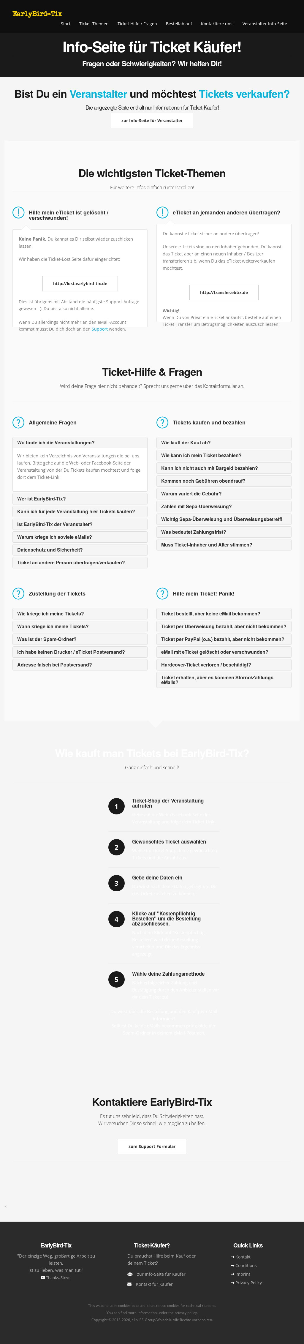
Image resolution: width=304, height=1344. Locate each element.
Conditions (246, 1265)
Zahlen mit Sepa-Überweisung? (196, 506)
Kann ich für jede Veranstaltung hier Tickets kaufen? (76, 511)
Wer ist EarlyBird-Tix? (41, 498)
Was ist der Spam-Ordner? (47, 639)
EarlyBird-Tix (37, 13)
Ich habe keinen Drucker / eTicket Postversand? (71, 651)
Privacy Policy (248, 1282)
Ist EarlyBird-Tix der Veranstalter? (55, 524)
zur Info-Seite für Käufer (161, 1274)
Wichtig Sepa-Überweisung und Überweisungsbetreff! (221, 519)
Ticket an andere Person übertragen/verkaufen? (71, 562)
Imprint (242, 1274)
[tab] (80, 442)
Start (65, 23)
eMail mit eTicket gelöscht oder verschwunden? (214, 651)
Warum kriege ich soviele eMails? (54, 536)
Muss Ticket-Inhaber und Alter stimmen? (206, 544)
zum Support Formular (152, 1146)
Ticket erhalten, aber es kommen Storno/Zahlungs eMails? (217, 680)
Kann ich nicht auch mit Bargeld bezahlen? (209, 468)
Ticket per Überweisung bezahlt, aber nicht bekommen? (223, 626)
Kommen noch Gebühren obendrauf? (203, 480)
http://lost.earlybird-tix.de (80, 283)
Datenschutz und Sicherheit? (50, 549)
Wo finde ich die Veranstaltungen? (56, 442)
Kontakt (243, 1257)
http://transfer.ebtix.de (224, 292)
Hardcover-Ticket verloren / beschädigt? (206, 664)
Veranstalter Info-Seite (265, 23)
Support (100, 329)
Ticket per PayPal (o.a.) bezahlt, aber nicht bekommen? (222, 639)
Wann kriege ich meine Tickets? (53, 626)
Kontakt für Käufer (154, 1284)
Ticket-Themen (94, 23)
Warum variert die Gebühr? (191, 493)
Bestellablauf (179, 23)
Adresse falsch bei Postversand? (54, 664)
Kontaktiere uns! (217, 23)
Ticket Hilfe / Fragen (137, 23)
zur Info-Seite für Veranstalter (152, 120)
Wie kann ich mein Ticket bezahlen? (201, 455)
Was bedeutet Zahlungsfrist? (193, 531)
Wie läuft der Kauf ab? (186, 442)
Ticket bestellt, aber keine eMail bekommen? (210, 613)
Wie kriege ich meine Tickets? (50, 613)
